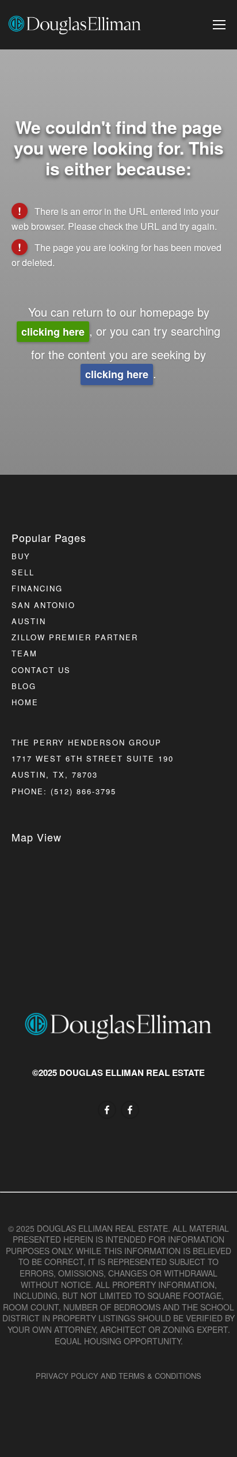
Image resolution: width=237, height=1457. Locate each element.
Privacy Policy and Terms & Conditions (118, 1375)
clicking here (53, 331)
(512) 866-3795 (83, 791)
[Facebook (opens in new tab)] (107, 1110)
